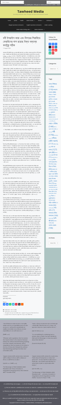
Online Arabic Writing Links (23, 29)
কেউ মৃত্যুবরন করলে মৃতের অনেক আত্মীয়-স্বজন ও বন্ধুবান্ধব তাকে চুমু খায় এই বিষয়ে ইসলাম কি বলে (22, 313)
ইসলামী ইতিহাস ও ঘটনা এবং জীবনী (11, 309)
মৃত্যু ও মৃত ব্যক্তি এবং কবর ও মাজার (53, 176)
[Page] (53, 44)
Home (9, 20)
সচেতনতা (52, 200)
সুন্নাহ (51, 218)
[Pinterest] (53, 53)
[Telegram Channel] (50, 50)
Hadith (21, 20)
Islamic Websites (38, 29)
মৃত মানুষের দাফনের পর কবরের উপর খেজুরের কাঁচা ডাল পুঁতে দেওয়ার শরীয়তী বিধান (18, 314)
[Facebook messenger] (7, 304)
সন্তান (51, 208)
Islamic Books (29, 20)
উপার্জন (53, 108)
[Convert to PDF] (16, 304)
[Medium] (50, 53)
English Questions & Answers (34, 25)
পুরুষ (52, 152)
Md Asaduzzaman (47, 402)
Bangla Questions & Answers (16, 25)
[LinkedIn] (56, 47)
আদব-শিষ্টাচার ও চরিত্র (53, 87)
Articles (40, 20)
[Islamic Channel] (53, 50)
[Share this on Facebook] (4, 304)
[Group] (56, 44)
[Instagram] (53, 47)
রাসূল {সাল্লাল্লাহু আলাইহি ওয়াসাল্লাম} (53, 185)
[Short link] (19, 304)
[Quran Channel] (56, 50)
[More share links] (22, 304)
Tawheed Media (30, 11)
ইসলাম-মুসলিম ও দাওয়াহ (53, 99)
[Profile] (50, 44)
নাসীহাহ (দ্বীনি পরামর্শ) (53, 141)
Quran (15, 20)
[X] (50, 47)
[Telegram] (13, 304)
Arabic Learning (48, 25)
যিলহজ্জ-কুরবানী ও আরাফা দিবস (53, 180)
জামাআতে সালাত (52, 119)
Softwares (49, 20)
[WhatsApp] (10, 304)
